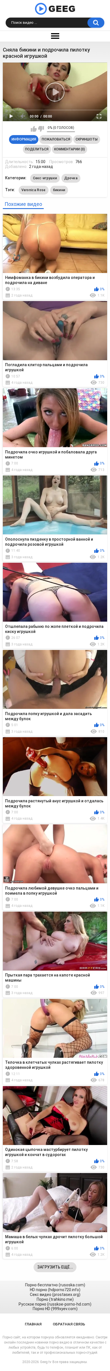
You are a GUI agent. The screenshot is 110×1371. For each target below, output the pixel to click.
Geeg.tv (45, 1362)
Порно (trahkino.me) (55, 1299)
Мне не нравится (41, 129)
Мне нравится (34, 129)
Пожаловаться (56, 139)
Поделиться (37, 149)
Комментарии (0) (69, 149)
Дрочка (71, 178)
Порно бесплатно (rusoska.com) (55, 1285)
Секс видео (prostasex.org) (55, 1294)
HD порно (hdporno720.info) (55, 1289)
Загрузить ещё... (55, 1267)
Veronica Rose (33, 190)
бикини (59, 190)
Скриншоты (87, 139)
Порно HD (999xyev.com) (55, 1308)
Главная (33, 1324)
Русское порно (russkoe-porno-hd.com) (55, 1304)
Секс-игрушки (45, 178)
